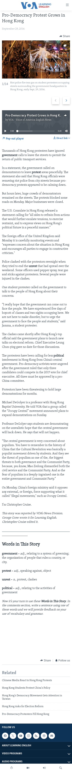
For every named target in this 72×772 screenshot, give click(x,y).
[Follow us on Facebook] (5, 736)
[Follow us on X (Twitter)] (13, 736)
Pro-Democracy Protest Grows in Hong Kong (35, 115)
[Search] (61, 768)
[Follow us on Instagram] (28, 736)
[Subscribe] (52, 736)
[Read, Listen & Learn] (11, 768)
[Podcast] (44, 736)
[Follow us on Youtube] (21, 736)
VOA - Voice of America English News (30, 120)
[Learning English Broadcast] (44, 768)
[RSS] (36, 736)
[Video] (28, 768)
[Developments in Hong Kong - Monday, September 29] (36, 59)
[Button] (64, 36)
